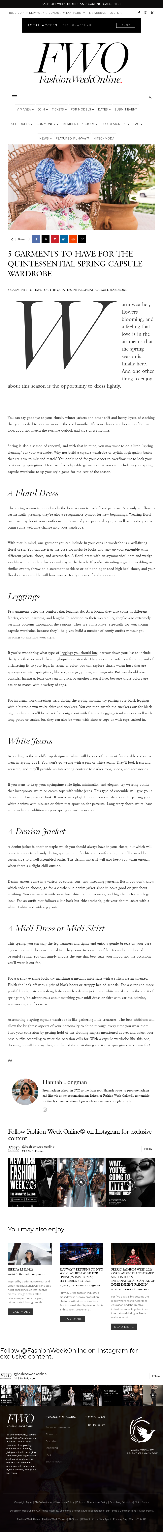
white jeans (105, 762)
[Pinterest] (55, 239)
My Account (98, 12)
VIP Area (24, 109)
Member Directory (78, 124)
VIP (85, 12)
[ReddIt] (73, 239)
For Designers (114, 124)
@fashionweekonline (38, 1146)
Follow (148, 1148)
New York (36, 12)
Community (46, 124)
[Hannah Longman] (25, 1096)
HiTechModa (103, 138)
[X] (152, 13)
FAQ (136, 124)
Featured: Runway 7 (72, 138)
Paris (77, 12)
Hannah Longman (65, 1082)
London (55, 12)
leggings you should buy (78, 653)
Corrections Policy (97, 1502)
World (13, 1274)
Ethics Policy (142, 1502)
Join (21, 12)
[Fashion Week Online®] (81, 66)
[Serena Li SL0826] (30, 1254)
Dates (103, 109)
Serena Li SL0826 (20, 1269)
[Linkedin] (64, 239)
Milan (67, 12)
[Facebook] (139, 13)
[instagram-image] (32, 1182)
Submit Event (126, 109)
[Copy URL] (82, 239)
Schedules (20, 124)
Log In (114, 12)
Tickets (58, 109)
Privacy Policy (145, 1510)
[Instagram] (145, 13)
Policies (80, 1502)
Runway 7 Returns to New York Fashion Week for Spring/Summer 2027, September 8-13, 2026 (81, 1275)
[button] (14, 95)
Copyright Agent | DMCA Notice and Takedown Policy (44, 1502)
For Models (81, 109)
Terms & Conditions (121, 1510)
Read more (20, 1311)
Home (12, 12)
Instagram (99, 1424)
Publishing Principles (121, 1502)
